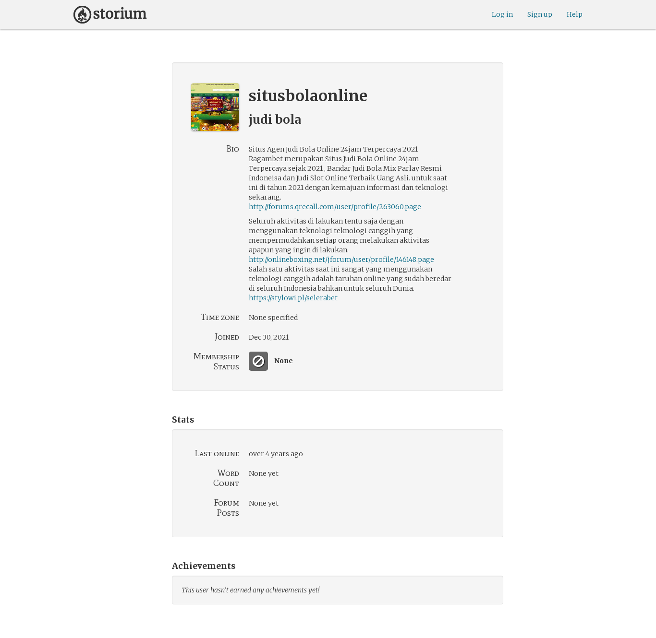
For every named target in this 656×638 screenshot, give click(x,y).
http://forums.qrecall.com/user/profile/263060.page (335, 206)
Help (575, 14)
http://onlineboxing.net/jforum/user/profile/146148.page (341, 259)
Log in (502, 14)
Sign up (539, 14)
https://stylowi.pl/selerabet (293, 298)
